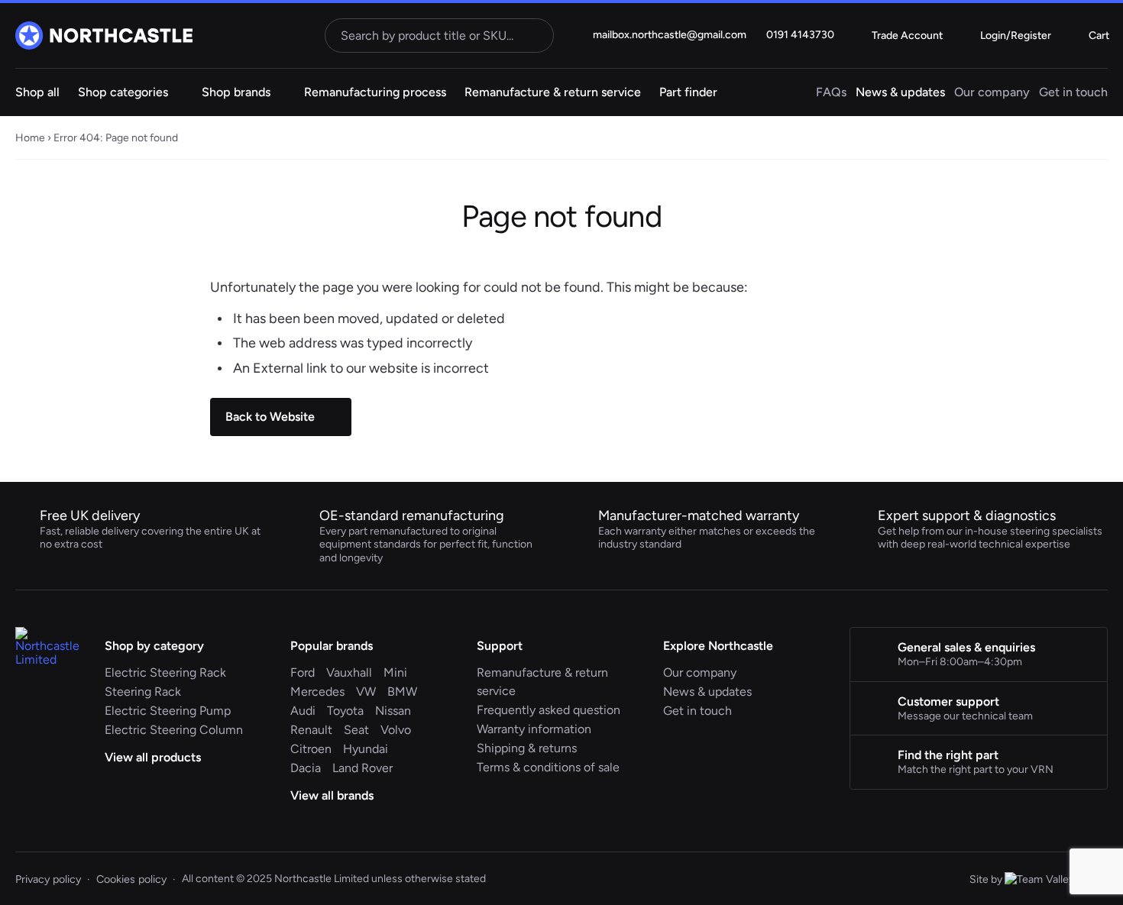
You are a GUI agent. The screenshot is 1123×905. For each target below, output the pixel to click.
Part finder (688, 92)
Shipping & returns (527, 748)
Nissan (393, 710)
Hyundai (365, 749)
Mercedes (317, 691)
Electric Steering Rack (165, 672)
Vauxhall (349, 672)
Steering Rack (143, 691)
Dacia (305, 768)
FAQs (831, 92)
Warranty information (534, 729)
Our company (992, 92)
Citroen (311, 749)
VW (366, 691)
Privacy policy (48, 879)
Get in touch (1073, 92)
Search (536, 34)
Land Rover (362, 768)
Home (30, 137)
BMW (402, 691)
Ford (302, 672)
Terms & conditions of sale (548, 767)
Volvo (395, 729)
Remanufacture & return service (552, 92)
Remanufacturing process (375, 92)
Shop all (37, 92)
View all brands (333, 795)
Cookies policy (131, 879)
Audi (303, 710)
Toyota (345, 710)
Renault (311, 729)
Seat (356, 729)
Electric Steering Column (174, 729)
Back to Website (270, 416)
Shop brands (236, 92)
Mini (395, 672)
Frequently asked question (548, 710)
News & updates (900, 92)
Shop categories (123, 92)
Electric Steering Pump (168, 710)
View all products (154, 757)
